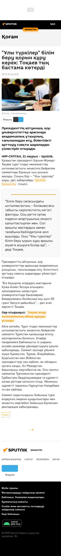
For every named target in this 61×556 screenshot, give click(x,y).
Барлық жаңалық (11, 459)
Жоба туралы (10, 488)
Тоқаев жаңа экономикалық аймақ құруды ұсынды (24, 316)
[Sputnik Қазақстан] (10, 25)
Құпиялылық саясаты (15, 501)
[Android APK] (12, 523)
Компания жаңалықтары (29, 497)
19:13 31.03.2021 (10, 74)
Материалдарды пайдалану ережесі (23, 492)
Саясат (28, 459)
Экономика (42, 459)
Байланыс (8, 497)
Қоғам (6, 414)
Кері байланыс (10, 514)
